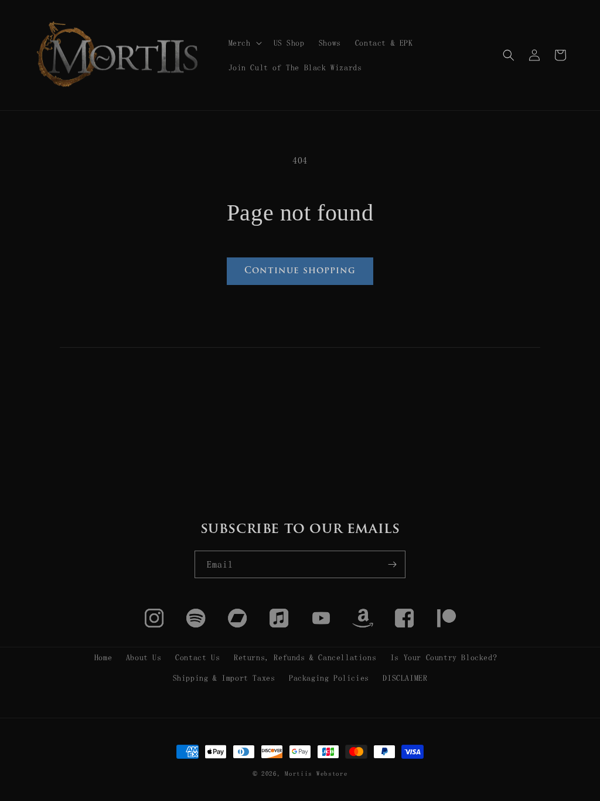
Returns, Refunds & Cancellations (305, 657)
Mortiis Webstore (316, 774)
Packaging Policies (329, 678)
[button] (244, 42)
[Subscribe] (392, 564)
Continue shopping (300, 271)
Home (103, 657)
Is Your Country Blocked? (443, 657)
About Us (144, 657)
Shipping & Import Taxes (224, 678)
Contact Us (197, 657)
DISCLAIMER (405, 678)
